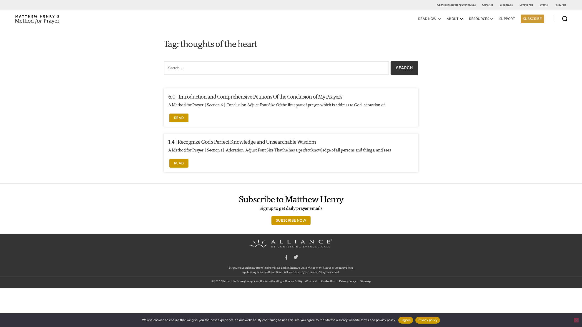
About (453, 19)
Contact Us (328, 281)
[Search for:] (275, 69)
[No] (576, 320)
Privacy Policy (347, 281)
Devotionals (526, 4)
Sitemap (365, 281)
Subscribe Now (291, 220)
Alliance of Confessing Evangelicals (456, 4)
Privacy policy (428, 320)
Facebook (286, 258)
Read (179, 118)
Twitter (296, 258)
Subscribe (532, 18)
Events (543, 4)
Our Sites (487, 4)
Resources (560, 4)
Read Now (427, 19)
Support (507, 19)
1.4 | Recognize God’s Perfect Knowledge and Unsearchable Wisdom (242, 141)
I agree (406, 320)
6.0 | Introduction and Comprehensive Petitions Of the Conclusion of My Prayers (255, 96)
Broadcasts (506, 4)
